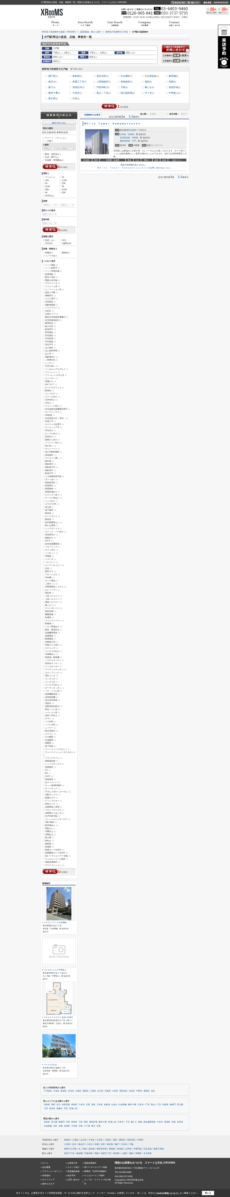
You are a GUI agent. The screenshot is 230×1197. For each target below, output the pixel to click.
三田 (46, 1108)
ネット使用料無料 (54, 785)
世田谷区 (123, 1091)
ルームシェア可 (53, 427)
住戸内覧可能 (52, 816)
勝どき (149, 87)
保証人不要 (51, 292)
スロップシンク (53, 672)
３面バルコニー (53, 599)
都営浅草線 (125, 141)
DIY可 (49, 541)
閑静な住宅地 (52, 280)
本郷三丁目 (79, 81)
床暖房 (49, 743)
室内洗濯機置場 (53, 544)
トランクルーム (53, 758)
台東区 (78, 1091)
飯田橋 (173, 76)
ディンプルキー (53, 801)
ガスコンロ (51, 648)
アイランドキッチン (55, 669)
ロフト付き (51, 550)
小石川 (90, 1144)
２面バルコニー (53, 596)
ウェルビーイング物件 (56, 859)
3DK (47, 189)
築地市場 (175, 87)
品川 (58, 1104)
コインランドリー (54, 620)
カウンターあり (53, 495)
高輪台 (59, 1108)
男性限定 (50, 332)
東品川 (81, 1144)
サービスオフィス (54, 387)
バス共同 (50, 721)
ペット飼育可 (52, 268)
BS (48, 773)
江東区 (93, 1091)
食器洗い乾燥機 (53, 657)
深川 (74, 1144)
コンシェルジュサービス (57, 819)
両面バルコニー (53, 602)
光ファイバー (52, 782)
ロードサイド (52, 516)
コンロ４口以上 (53, 685)
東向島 (110, 1144)
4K (46, 192)
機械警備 (50, 614)
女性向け (50, 436)
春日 (52, 81)
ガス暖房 (50, 737)
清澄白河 (78, 87)
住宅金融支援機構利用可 (57, 409)
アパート (49, 138)
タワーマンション (54, 865)
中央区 (56, 1091)
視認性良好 (51, 482)
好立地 (49, 507)
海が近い (50, 446)
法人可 (49, 354)
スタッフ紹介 (73, 1167)
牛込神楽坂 (152, 76)
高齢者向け (51, 357)
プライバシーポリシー (52, 1171)
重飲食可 (50, 464)
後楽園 (79, 1153)
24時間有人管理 (53, 807)
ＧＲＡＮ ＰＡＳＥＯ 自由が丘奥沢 (58, 1017)
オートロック (52, 788)
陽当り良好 (51, 277)
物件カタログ (48, 1184)
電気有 (49, 593)
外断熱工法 (51, 642)
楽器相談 (50, 274)
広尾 (88, 1104)
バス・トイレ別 (53, 691)
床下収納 (50, 746)
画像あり (49, 252)
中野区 (139, 1091)
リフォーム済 (52, 286)
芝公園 (180, 1104)
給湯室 (49, 617)
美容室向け (51, 534)
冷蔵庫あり (51, 654)
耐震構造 (50, 639)
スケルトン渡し (53, 458)
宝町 (55, 1126)
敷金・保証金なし (53, 154)
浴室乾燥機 (51, 697)
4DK (64, 192)
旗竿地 (49, 461)
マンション (61, 138)
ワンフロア (51, 393)
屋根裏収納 (51, 761)
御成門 (173, 1104)
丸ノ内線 (82, 1149)
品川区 (100, 1091)
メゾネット (51, 553)
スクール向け (52, 396)
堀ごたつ (50, 605)
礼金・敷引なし (52, 157)
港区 (128, 130)
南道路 (49, 847)
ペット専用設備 (53, 271)
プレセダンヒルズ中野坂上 (55, 970)
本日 (64, 240)
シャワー (50, 728)
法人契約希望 (52, 350)
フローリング (52, 547)
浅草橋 (116, 1153)
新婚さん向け (52, 439)
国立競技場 (128, 93)
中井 (75, 98)
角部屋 (49, 844)
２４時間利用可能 (54, 476)
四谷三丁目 (69, 1153)
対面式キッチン (53, 663)
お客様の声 (72, 1163)
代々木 (149, 93)
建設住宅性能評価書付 (56, 317)
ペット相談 (51, 265)
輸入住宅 (50, 326)
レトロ (49, 363)
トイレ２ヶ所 (52, 712)
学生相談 (50, 341)
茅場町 (138, 1153)
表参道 (107, 1104)
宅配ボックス (52, 794)
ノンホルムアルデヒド (56, 369)
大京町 (67, 1144)
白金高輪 (123, 1104)
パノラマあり (51, 256)
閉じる (208, 1193)
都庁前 (53, 76)
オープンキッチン (54, 688)
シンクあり (51, 501)
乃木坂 (100, 1104)
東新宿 (77, 76)
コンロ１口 (51, 678)
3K (63, 186)
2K (46, 183)
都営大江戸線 (70, 1149)
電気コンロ (51, 675)
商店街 (49, 513)
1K (63, 177)
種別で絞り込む (59, 123)
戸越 (131, 1144)
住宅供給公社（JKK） (56, 418)
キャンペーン (52, 449)
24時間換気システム (55, 587)
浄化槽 (49, 577)
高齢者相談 (51, 305)
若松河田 (102, 76)
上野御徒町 (104, 81)
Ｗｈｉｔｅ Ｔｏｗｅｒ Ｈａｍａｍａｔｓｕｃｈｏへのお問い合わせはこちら (133, 168)
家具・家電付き (53, 630)
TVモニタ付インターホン (58, 791)
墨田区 (86, 1091)
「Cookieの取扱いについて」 (167, 1193)
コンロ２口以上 (53, 651)
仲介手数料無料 (53, 452)
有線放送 (50, 779)
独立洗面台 (51, 731)
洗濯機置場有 (52, 633)
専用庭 (49, 556)
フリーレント (52, 372)
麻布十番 (54, 93)
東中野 (53, 98)
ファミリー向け (53, 442)
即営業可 (50, 485)
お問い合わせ (73, 1179)
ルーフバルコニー (54, 565)
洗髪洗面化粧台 (53, 706)
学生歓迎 (50, 338)
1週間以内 (66, 243)
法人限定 (50, 347)
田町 (53, 1104)
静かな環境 (51, 525)
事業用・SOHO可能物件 (95, 1171)
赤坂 (93, 1104)
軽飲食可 (50, 470)
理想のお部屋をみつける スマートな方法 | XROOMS (145, 1162)
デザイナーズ (52, 283)
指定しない (50, 240)
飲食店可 (50, 329)
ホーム (45, 1163)
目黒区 (108, 1091)
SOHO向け (51, 400)
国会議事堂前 (149, 1122)
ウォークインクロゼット (57, 749)
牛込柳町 (126, 76)
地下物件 (50, 510)
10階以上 (50, 831)
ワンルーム (50, 177)
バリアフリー (52, 308)
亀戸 (117, 1144)
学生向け (50, 430)
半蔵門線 (137, 1149)
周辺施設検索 (73, 1171)
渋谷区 (132, 1091)
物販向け (50, 538)
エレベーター (52, 590)
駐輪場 (49, 623)
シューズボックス (54, 764)
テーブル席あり (53, 498)
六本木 (77, 93)
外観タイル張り (53, 645)
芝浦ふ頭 (73, 1108)
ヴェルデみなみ (50, 1065)
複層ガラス (51, 798)
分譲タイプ (51, 314)
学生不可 (50, 344)
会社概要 (46, 1167)
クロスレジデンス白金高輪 (55, 922)
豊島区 (146, 1091)
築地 (140, 1122)
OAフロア (51, 384)
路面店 (49, 519)
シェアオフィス (53, 528)
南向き (49, 840)
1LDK (64, 180)
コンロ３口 (51, 682)
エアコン (50, 734)
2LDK (47, 186)
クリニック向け (53, 406)
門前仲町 (103, 87)
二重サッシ (51, 584)
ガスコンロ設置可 (54, 424)
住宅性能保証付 (53, 320)
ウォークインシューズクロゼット (59, 753)
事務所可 (50, 295)
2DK (64, 183)
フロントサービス (54, 810)
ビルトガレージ (53, 608)
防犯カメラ (51, 804)
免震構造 (50, 636)
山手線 (123, 134)
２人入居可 (51, 298)
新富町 (167, 1122)
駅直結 (49, 390)
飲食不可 (50, 473)
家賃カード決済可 (54, 850)
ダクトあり (51, 479)
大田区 (115, 1091)
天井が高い (51, 366)
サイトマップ (48, 1179)
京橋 (61, 1126)
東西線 (112, 1149)
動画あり (66, 252)
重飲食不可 (51, 467)
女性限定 (50, 302)
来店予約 (71, 1175)
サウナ (49, 718)
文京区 (71, 1091)
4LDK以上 (49, 195)
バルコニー (51, 562)
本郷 (97, 1144)
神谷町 (74, 1104)
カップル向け (52, 433)
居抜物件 (50, 455)
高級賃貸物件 (52, 862)
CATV (49, 776)
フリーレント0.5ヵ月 (56, 375)
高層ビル (50, 381)
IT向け (49, 403)
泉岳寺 (52, 1108)
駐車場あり (51, 825)
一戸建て (49, 141)
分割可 (49, 311)
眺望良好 (50, 323)
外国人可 (50, 421)
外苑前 (165, 1104)
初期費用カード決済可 (56, 853)
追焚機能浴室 (52, 694)
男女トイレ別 (52, 709)
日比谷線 (147, 1149)
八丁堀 (87, 1126)
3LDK (64, 189)
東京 (93, 1126)
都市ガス (50, 571)
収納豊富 (50, 767)
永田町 (67, 1126)
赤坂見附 (66, 1104)
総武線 (92, 1149)
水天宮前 (147, 1153)
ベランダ (50, 559)
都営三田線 (159, 1149)
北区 (153, 1091)
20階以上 (50, 834)
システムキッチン (54, 660)
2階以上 (50, 828)
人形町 (124, 1153)
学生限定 (50, 335)
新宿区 (64, 1091)
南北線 (120, 1149)
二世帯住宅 (51, 360)
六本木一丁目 (143, 1104)
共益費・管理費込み (54, 160)
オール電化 (51, 580)
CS (48, 770)
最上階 (49, 837)
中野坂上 (175, 93)
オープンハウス (53, 412)
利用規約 (46, 1175)
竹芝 (66, 1108)
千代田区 (48, 1091)
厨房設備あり (52, 492)
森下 (51, 87)
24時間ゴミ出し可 (54, 813)
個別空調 (50, 611)
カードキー (51, 378)
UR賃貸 (50, 415)
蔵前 (148, 81)
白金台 (114, 1104)
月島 (124, 87)
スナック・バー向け (55, 531)
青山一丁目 (104, 93)
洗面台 (49, 703)
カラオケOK (52, 504)
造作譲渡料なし (53, 522)
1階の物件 (51, 822)
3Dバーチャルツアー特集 (58, 856)
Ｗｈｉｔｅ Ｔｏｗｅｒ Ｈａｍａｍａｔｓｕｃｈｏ (112, 123)
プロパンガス (52, 574)
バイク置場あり (53, 626)
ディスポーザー (53, 666)
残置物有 (50, 488)
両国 (172, 81)
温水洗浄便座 (52, 700)
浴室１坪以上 (52, 715)
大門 (134, 141)
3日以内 (48, 243)
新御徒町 (126, 81)
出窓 (48, 568)
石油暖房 (50, 740)
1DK (47, 180)
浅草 (103, 1144)
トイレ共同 (51, 724)
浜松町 (133, 130)
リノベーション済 (54, 289)
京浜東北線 (125, 137)
